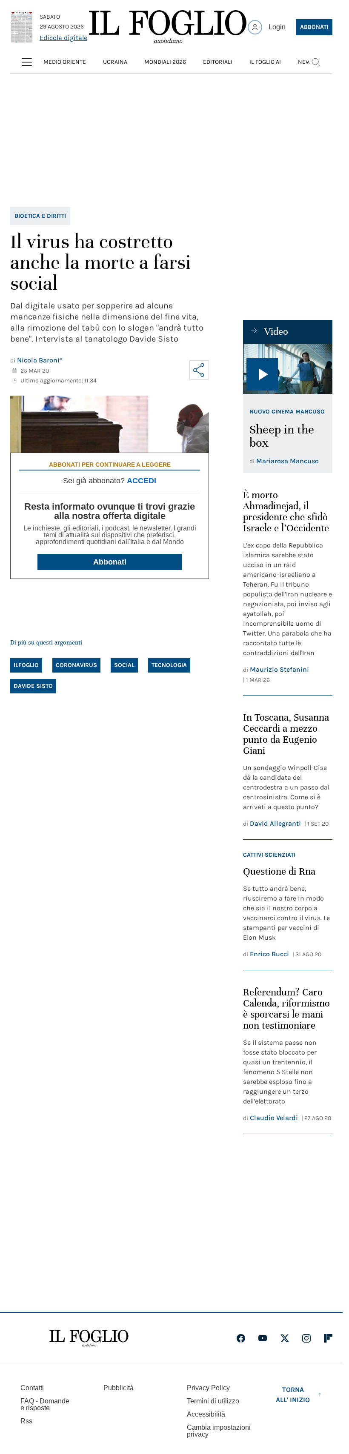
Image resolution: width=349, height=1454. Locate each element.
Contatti (32, 1387)
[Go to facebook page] (241, 1338)
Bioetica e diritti (40, 216)
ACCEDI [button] (141, 480)
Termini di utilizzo (213, 1401)
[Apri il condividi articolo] (199, 370)
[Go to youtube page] (262, 1338)
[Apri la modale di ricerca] (315, 62)
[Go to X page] (284, 1338)
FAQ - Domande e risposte (44, 1404)
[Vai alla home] (167, 27)
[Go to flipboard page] (328, 1338)
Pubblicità (118, 1387)
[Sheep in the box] (287, 369)
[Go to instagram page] (306, 1338)
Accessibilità (206, 1414)
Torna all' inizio (293, 1395)
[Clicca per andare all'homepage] (89, 1338)
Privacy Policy (208, 1387)
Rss (26, 1421)
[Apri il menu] (26, 62)
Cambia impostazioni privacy (219, 1431)
